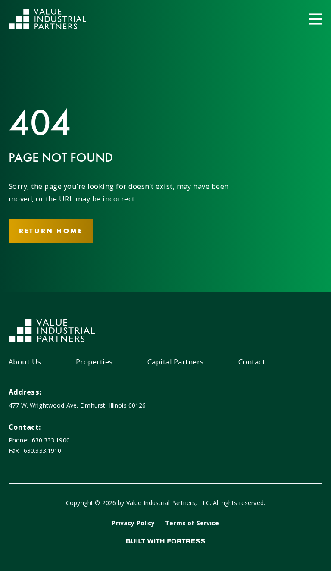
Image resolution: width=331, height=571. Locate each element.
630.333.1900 (51, 440)
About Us (25, 362)
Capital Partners (175, 362)
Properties (94, 362)
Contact (251, 362)
